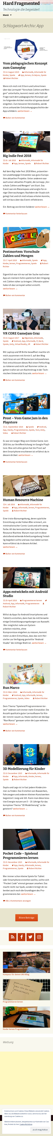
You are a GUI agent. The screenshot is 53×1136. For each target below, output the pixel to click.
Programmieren (23, 263)
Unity (12, 344)
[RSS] (12, 937)
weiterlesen (25, 110)
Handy (10, 430)
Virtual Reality (21, 344)
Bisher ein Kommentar (15, 117)
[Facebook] (21, 937)
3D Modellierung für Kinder (24, 769)
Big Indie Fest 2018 (17, 156)
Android (17, 341)
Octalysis (36, 75)
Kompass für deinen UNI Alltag (16, 974)
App (22, 75)
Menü (6, 14)
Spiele (12, 75)
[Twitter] (30, 937)
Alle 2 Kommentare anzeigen (18, 900)
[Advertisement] (26, 1078)
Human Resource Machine (23, 500)
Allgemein (28, 338)
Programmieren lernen (32, 600)
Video (5, 433)
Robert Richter (11, 78)
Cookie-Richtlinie (26, 1124)
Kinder (6, 263)
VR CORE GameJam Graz (21, 333)
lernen (28, 75)
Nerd (41, 341)
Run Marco (11, 688)
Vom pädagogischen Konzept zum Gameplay (25, 65)
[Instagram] (39, 937)
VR (29, 344)
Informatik (28, 72)
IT (37, 341)
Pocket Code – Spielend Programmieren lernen (20, 855)
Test (37, 430)
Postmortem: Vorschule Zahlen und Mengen (21, 254)
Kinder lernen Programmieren (16, 1029)
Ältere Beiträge (26, 917)
